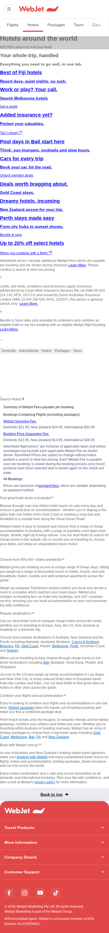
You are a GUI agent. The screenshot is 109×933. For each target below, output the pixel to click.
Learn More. (29, 304)
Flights (12, 25)
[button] (8, 8)
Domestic (9, 351)
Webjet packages (21, 708)
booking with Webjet (32, 757)
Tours (79, 25)
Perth (74, 646)
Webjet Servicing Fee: (20, 421)
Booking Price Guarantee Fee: (26, 434)
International (28, 351)
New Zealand (58, 737)
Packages (56, 25)
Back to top (52, 794)
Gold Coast (29, 646)
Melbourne (60, 646)
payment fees (48, 486)
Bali (46, 662)
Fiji (17, 646)
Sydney (12, 650)
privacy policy (45, 782)
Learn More (77, 265)
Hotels (33, 25)
